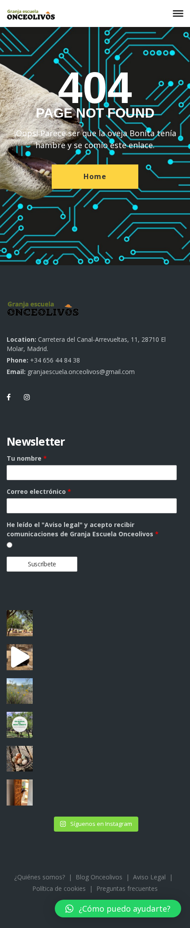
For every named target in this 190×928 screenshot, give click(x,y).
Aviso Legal (149, 877)
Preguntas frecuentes (127, 888)
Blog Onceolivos (99, 877)
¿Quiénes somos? (39, 877)
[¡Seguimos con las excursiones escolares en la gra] (20, 623)
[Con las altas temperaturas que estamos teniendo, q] (20, 657)
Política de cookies (59, 888)
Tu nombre (27, 458)
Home (95, 176)
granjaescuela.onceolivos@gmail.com (81, 371)
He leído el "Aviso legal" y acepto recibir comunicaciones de (83, 529)
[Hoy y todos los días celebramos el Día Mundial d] (20, 725)
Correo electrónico (39, 491)
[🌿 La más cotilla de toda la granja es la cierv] (20, 792)
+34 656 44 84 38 (55, 360)
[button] (118, 908)
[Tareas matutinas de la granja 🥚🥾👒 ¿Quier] (20, 759)
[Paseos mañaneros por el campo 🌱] (20, 691)
